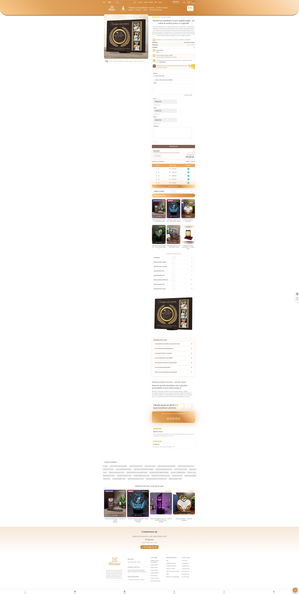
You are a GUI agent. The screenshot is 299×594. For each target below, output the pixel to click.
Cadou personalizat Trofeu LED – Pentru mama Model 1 (173, 221)
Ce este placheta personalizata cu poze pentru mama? (167, 343)
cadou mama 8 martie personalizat (166, 466)
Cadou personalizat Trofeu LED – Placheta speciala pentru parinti (161, 519)
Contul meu (184, 560)
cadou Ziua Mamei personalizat (162, 469)
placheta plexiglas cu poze (136, 478)
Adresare (155, 73)
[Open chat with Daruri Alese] (295, 590)
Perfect (179, 418)
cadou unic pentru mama (128, 469)
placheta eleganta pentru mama (180, 475)
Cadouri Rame (154, 575)
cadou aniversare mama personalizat (127, 466)
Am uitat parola (185, 576)
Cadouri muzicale (155, 578)
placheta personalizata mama (163, 475)
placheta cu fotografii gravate (139, 472)
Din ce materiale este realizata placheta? (164, 348)
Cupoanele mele (185, 568)
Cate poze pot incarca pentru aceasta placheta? (166, 362)
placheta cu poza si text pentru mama (158, 472)
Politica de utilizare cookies (172, 571)
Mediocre (170, 418)
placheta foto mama (124, 475)
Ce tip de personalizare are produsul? (163, 353)
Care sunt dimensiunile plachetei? (162, 367)
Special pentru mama (156, 10)
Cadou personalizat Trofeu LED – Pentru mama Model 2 (159, 247)
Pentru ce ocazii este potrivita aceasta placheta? (166, 372)
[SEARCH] (135, 2)
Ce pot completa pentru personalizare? (164, 358)
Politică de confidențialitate (172, 576)
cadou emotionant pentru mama (147, 466)
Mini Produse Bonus (155, 581)
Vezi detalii (162, 62)
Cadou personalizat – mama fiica (188, 220)
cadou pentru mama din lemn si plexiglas (182, 469)
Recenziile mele (185, 574)
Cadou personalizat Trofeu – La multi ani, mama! (159, 220)
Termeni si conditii (170, 568)
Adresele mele (185, 571)
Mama (157, 52)
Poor (168, 418)
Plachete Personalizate (189, 42)
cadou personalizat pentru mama (111, 469)
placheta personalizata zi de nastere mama (117, 478)
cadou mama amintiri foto (183, 466)
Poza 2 (155, 107)
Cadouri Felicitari (155, 573)
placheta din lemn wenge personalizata (120, 472)
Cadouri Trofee (154, 564)
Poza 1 (155, 98)
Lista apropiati (185, 563)
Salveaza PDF (174, 186)
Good (176, 418)
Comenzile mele (185, 566)
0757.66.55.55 (150, 547)
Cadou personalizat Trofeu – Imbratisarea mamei (173, 246)
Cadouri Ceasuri (154, 570)
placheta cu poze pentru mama (177, 472)
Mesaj (154, 82)
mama (145, 10)
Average (173, 418)
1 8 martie (138, 10)
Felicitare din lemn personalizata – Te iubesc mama (188, 247)
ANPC (167, 574)
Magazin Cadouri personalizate (155, 561)
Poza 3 (155, 117)
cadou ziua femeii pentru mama (144, 469)
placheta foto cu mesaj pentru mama (108, 475)
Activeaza (157, 156)
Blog (167, 560)
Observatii (155, 126)
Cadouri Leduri (154, 567)
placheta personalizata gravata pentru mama (142, 475)
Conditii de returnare (171, 566)
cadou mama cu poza (111, 466)
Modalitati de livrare (171, 563)
